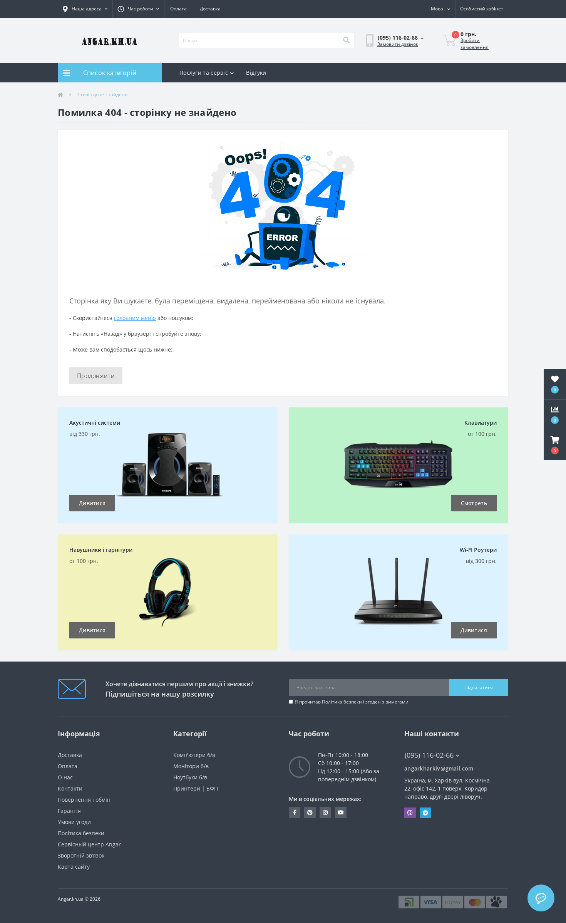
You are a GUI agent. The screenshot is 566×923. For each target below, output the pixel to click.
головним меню (135, 318)
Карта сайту (74, 866)
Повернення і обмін (84, 799)
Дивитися (92, 503)
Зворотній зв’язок (81, 855)
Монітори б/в (191, 766)
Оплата (178, 8)
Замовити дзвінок (397, 44)
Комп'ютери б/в (194, 755)
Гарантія (69, 810)
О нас (65, 777)
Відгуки (256, 72)
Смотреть (474, 503)
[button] (138, 9)
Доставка (210, 8)
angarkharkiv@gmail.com (439, 768)
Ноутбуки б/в (190, 777)
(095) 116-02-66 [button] (429, 755)
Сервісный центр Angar (89, 844)
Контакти (70, 788)
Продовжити (96, 376)
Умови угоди (74, 822)
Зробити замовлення (475, 43)
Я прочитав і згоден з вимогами (352, 702)
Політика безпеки (342, 702)
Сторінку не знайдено (102, 94)
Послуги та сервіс (203, 72)
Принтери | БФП (195, 788)
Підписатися (478, 687)
